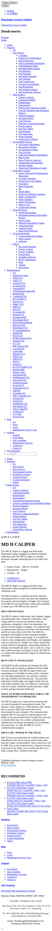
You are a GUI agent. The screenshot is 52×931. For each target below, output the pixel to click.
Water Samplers (25, 199)
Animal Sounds (25, 228)
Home (10, 45)
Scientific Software (27, 257)
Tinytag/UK (18, 398)
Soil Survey (23, 267)
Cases (15, 427)
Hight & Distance (26, 115)
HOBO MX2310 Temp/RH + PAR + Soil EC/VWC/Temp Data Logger (26, 802)
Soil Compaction (26, 60)
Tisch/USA (18, 401)
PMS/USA (18, 359)
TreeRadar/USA (20, 403)
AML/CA (17, 280)
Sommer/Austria (20, 383)
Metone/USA (19, 354)
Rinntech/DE (19, 369)
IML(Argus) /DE (20, 346)
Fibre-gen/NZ (19, 325)
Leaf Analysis (24, 121)
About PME (26, 782)
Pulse (20, 262)
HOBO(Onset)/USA (22, 338)
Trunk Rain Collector (28, 139)
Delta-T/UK (18, 304)
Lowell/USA (19, 348)
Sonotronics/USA (21, 388)
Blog (9, 419)
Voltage (21, 265)
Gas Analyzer (24, 152)
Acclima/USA (19, 286)
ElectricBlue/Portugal (22, 322)
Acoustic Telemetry (27, 178)
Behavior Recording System (31, 223)
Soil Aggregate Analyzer (29, 92)
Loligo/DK (18, 351)
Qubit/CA (17, 364)
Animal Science (20, 210)
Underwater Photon (27, 207)
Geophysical (24, 254)
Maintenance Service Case (25, 430)
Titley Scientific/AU (22, 396)
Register (5, 37)
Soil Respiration (25, 87)
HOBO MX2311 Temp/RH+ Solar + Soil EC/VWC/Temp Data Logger (26, 791)
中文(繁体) (12, 13)
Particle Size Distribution (29, 58)
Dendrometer (24, 102)
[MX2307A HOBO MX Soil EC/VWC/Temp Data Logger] (29, 808)
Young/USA (18, 417)
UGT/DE (17, 414)
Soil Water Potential (27, 76)
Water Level (24, 204)
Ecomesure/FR (19, 317)
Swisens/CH (18, 385)
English (5, 6)
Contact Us (18, 445)
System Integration (21, 233)
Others (16, 244)
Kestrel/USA (19, 341)
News (15, 424)
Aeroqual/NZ (19, 288)
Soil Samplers (24, 74)
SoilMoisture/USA (21, 377)
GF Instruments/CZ (21, 330)
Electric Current (25, 249)
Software (22, 241)
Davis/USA (18, 301)
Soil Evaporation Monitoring (31, 63)
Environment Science (22, 142)
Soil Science (18, 53)
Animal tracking (25, 225)
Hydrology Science (21, 170)
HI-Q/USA (18, 335)
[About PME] (14, 782)
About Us (17, 448)
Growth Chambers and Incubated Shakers (32, 503)
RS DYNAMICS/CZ (22, 367)
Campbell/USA (20, 296)
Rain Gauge (23, 157)
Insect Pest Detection (28, 231)
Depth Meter (24, 191)
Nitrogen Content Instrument (31, 123)
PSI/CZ (16, 362)
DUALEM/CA (20, 299)
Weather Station (25, 165)
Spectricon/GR (19, 375)
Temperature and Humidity (30, 163)
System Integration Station (30, 236)
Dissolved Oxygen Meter (29, 181)
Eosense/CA (18, 314)
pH (19, 189)
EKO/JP (16, 309)
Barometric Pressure (27, 147)
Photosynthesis (25, 126)
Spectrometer (24, 131)
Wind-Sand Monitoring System (32, 168)
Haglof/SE (17, 333)
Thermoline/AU (20, 406)
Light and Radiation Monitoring (33, 155)
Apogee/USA (19, 283)
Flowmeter (23, 184)
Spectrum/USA (20, 380)
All (14, 50)
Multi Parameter (25, 186)
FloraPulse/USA (20, 328)
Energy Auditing (26, 252)
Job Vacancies (13, 451)
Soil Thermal (24, 79)
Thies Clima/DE (20, 409)
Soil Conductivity (26, 81)
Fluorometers (24, 105)
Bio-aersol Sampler (27, 246)
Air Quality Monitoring (29, 144)
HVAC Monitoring (27, 259)
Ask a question (19, 440)
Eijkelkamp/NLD (21, 320)
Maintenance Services (23, 443)
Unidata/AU (18, 411)
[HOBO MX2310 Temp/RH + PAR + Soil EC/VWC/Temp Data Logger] (29, 798)
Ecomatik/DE (19, 312)
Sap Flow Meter (25, 129)
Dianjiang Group (20, 275)
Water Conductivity (27, 197)
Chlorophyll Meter (26, 100)
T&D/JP (16, 390)
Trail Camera (24, 220)
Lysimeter (22, 55)
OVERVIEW (13, 578)
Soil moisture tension (28, 89)
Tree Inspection (25, 134)
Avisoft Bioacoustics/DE (24, 291)
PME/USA (18, 356)
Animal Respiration (27, 212)
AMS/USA (18, 278)
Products (11, 47)
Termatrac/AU (19, 393)
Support (10, 432)
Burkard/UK (18, 293)
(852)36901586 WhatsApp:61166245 (18, 891)
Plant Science (19, 95)
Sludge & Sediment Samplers (31, 194)
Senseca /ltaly (19, 372)
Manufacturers (13, 270)
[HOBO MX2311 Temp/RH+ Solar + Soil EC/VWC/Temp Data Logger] (29, 787)
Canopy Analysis (26, 97)
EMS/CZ (17, 307)
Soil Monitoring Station (29, 68)
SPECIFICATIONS (16, 581)
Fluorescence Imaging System (32, 108)
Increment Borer (25, 118)
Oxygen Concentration (28, 84)
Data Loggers (24, 239)
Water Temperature (27, 202)
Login (4, 40)
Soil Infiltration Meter (28, 66)
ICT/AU (17, 343)
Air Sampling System (28, 150)
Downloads (18, 437)
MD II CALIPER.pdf (8, 765)
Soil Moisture (24, 71)
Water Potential (25, 136)
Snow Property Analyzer (29, 160)
